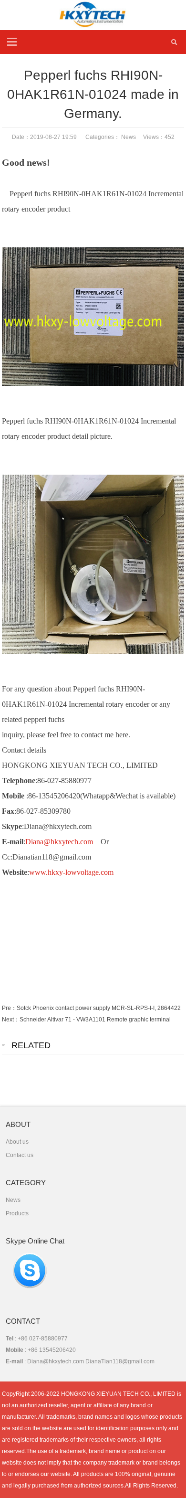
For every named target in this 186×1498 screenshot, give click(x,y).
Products (17, 1213)
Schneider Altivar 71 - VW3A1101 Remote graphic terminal (95, 1019)
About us (17, 1141)
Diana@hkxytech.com (59, 842)
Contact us (19, 1155)
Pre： (9, 1008)
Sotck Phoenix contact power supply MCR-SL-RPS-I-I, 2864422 (99, 1008)
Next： (11, 1019)
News (128, 137)
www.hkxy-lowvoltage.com (71, 872)
